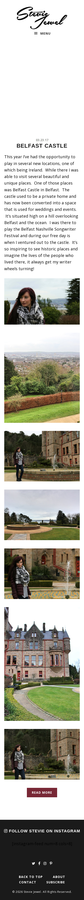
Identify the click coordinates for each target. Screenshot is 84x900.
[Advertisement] (42, 89)
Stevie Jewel (42, 18)
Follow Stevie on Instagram (44, 831)
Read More (42, 792)
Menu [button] (45, 33)
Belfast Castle (42, 146)
